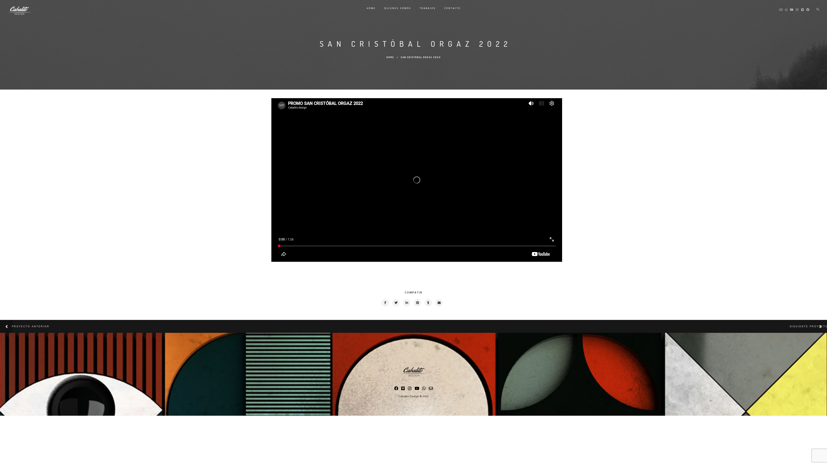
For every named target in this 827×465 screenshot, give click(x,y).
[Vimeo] (403, 389)
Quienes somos (397, 8)
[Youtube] (417, 389)
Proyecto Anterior (30, 326)
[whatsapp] (424, 389)
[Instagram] (409, 389)
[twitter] (396, 303)
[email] (439, 303)
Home (371, 8)
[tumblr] (428, 303)
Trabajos (428, 8)
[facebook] (385, 303)
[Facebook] (396, 389)
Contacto (452, 8)
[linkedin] (406, 303)
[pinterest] (417, 303)
